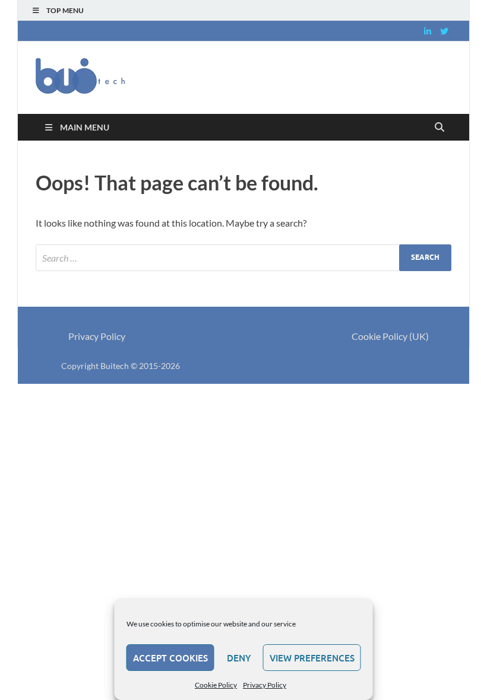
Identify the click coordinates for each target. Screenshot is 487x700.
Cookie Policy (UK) (390, 336)
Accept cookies (170, 658)
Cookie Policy (216, 684)
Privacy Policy (264, 684)
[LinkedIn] (427, 31)
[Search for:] (243, 257)
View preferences (312, 658)
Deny (239, 658)
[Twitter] (444, 31)
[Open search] (439, 127)
